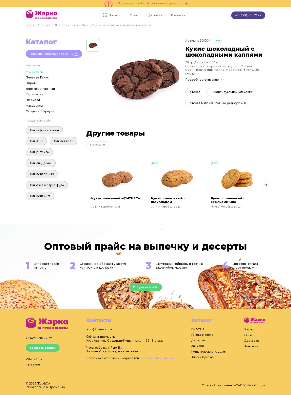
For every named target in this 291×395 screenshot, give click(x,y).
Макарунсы (34, 105)
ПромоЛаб (57, 387)
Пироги (31, 83)
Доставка (251, 340)
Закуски (197, 345)
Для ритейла (39, 152)
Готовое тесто (202, 334)
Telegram (33, 364)
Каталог (45, 25)
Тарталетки (34, 94)
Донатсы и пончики (40, 88)
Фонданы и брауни (40, 111)
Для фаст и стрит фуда (47, 185)
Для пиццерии (40, 163)
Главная (31, 25)
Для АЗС (36, 141)
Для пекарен (63, 141)
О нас (248, 335)
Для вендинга (40, 196)
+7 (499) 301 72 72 (248, 15)
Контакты (251, 346)
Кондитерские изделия (208, 351)
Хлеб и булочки (203, 357)
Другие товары (115, 133)
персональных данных (156, 358)
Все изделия (98, 144)
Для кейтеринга (42, 174)
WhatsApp (34, 359)
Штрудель (34, 99)
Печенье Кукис (80, 25)
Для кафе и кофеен (44, 130)
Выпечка (197, 329)
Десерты (61, 25)
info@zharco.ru (99, 329)
